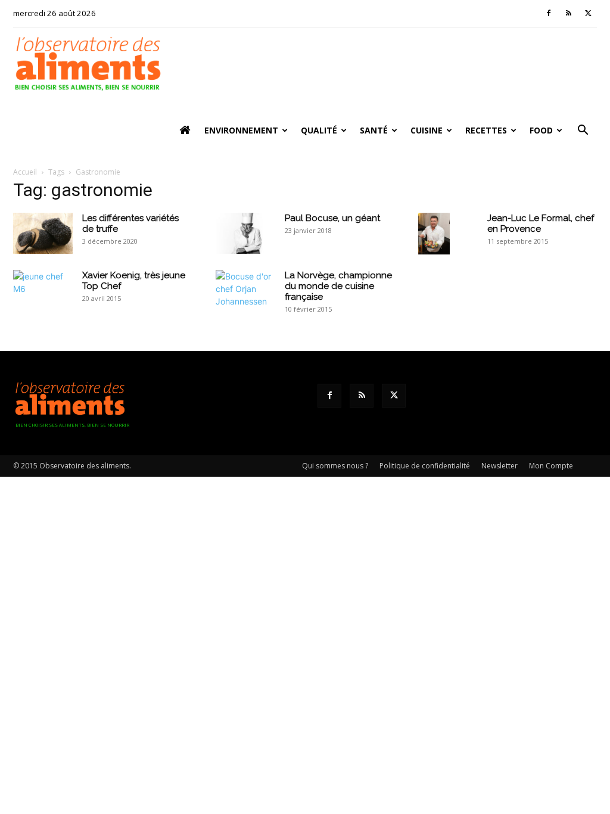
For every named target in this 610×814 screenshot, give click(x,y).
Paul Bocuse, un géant (332, 218)
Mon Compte (551, 466)
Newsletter (499, 466)
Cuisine (426, 130)
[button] (582, 131)
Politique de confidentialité (424, 466)
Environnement (241, 130)
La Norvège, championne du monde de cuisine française (338, 286)
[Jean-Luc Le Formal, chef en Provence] (434, 233)
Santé (374, 130)
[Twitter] (588, 13)
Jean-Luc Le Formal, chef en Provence (540, 223)
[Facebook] (549, 13)
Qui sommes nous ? (335, 466)
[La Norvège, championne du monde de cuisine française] (245, 289)
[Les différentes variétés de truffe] (43, 233)
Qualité (319, 130)
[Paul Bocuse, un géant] (245, 233)
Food (541, 130)
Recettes (486, 130)
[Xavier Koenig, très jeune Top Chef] (43, 290)
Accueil (25, 172)
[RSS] (568, 13)
